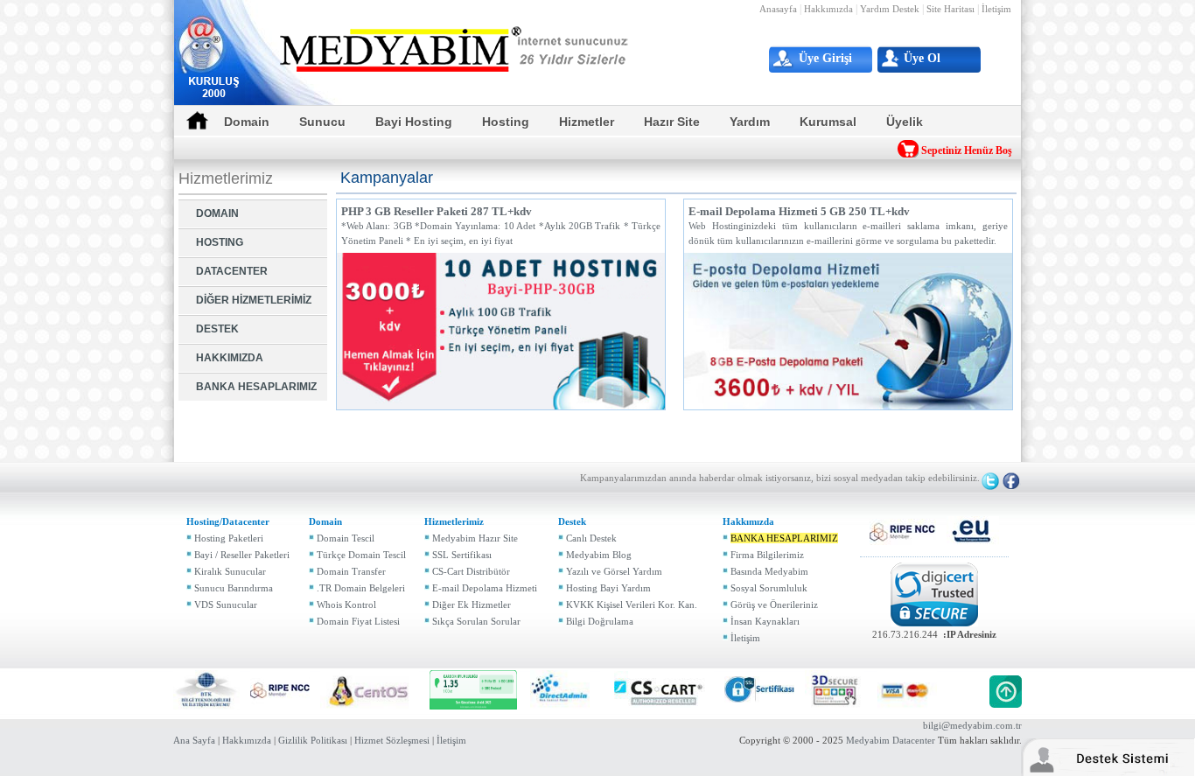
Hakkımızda (828, 8)
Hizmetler (586, 122)
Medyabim (868, 740)
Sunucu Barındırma (233, 588)
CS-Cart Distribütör (471, 571)
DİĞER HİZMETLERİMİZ (253, 300)
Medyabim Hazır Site (475, 538)
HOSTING (219, 242)
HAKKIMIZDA (229, 358)
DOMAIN (217, 213)
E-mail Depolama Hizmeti (484, 588)
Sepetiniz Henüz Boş (966, 150)
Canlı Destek (591, 538)
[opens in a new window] (903, 530)
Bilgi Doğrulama (599, 621)
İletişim (996, 8)
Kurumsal (828, 122)
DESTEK (217, 329)
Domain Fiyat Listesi (358, 621)
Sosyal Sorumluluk (768, 588)
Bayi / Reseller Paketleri (242, 554)
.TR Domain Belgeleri (361, 588)
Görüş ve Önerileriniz (774, 604)
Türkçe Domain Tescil (361, 554)
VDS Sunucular (225, 604)
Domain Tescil (345, 538)
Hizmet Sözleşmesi (392, 740)
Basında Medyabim (769, 571)
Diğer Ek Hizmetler (471, 604)
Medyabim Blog (599, 554)
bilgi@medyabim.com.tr (972, 725)
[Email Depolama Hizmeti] (848, 330)
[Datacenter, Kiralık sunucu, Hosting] (455, 48)
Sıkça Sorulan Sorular (476, 621)
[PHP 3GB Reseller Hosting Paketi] (501, 330)
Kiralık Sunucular (230, 571)
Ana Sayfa (194, 740)
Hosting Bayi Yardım (608, 588)
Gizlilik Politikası (312, 740)
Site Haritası (950, 8)
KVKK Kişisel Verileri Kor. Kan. (631, 604)
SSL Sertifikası (462, 554)
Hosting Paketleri (228, 538)
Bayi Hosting (413, 122)
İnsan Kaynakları (765, 621)
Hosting (505, 122)
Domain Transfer (351, 571)
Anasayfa (778, 8)
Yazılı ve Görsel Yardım (614, 571)
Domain (246, 122)
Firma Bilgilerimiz (767, 554)
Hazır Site (672, 122)
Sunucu (322, 122)
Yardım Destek (889, 8)
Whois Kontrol (346, 604)
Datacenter (913, 740)
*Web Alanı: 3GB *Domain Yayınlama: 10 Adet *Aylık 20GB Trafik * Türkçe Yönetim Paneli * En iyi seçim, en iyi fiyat (500, 225)
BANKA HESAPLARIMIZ (256, 387)
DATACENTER (232, 271)
